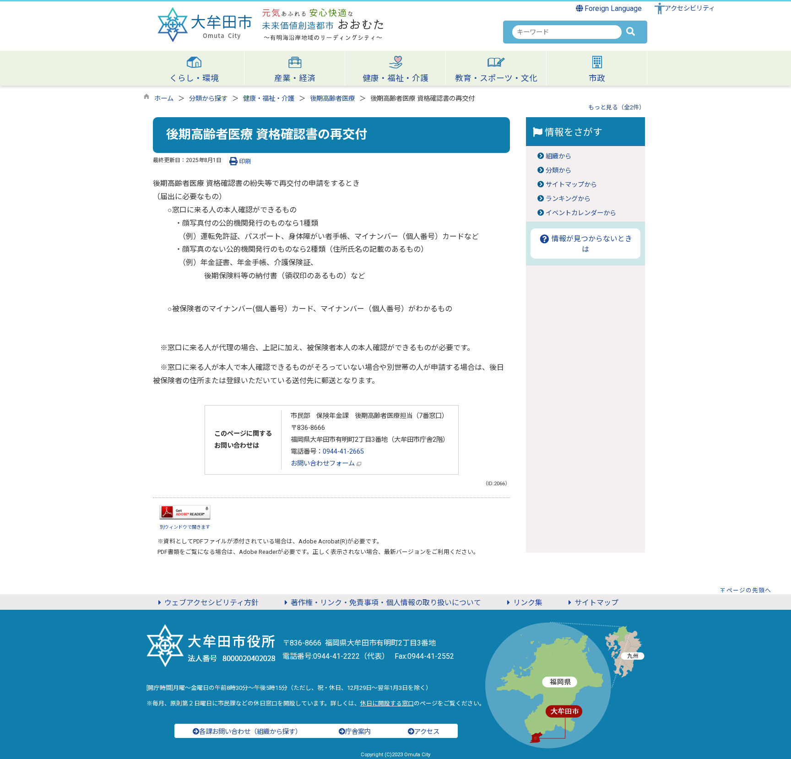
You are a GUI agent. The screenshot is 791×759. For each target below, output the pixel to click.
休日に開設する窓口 (387, 703)
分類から (558, 170)
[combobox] (567, 32)
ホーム (163, 99)
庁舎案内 (358, 732)
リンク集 (527, 602)
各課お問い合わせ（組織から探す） (250, 732)
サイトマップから (571, 185)
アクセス (426, 732)
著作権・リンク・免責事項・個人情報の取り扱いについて (386, 602)
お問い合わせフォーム (324, 463)
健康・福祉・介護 (268, 99)
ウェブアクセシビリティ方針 (211, 602)
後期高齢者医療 (332, 99)
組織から (558, 156)
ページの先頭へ (748, 590)
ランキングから (568, 199)
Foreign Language (612, 8)
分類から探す (208, 99)
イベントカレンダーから (581, 213)
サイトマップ (596, 602)
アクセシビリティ (690, 8)
